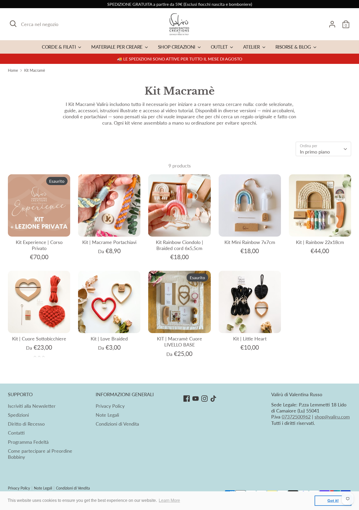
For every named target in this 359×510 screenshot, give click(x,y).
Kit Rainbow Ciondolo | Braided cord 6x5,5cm (179, 245)
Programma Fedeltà (28, 442)
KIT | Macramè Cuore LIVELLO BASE (179, 342)
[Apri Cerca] (13, 23)
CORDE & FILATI (59, 47)
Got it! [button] (333, 500)
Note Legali (107, 415)
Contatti (16, 433)
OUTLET (220, 47)
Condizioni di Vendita (117, 424)
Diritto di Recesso (26, 424)
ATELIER (252, 47)
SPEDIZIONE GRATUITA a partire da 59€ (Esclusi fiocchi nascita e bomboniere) (179, 4)
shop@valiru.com (332, 417)
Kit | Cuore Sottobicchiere (39, 338)
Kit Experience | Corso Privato (39, 245)
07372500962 (296, 417)
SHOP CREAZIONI (177, 47)
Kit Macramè (34, 70)
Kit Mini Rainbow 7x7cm (249, 242)
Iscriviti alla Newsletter (32, 406)
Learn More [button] (169, 500)
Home (13, 70)
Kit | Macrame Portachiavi (109, 242)
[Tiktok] (213, 398)
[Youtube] (195, 398)
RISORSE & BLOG (293, 47)
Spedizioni (18, 415)
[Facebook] (186, 398)
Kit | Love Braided (109, 338)
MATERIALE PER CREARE (117, 47)
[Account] (332, 24)
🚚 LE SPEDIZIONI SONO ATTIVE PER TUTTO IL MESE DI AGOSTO (179, 58)
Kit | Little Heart (249, 338)
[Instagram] (204, 398)
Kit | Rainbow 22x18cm (320, 242)
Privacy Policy (110, 406)
